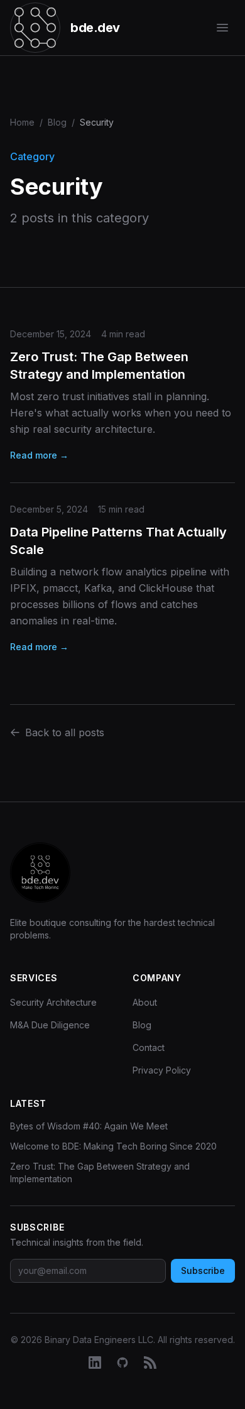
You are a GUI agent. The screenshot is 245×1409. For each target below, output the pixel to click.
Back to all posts (64, 732)
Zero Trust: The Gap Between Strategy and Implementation (100, 1172)
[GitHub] (122, 1362)
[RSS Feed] (150, 1362)
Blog (57, 122)
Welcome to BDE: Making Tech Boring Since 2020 (113, 1146)
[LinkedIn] (95, 1362)
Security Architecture (53, 1002)
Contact (149, 1047)
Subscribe (203, 1270)
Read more (39, 455)
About (145, 1002)
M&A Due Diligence (50, 1025)
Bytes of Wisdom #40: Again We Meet (89, 1126)
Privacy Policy (162, 1070)
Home (22, 122)
